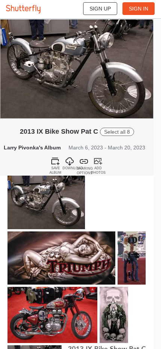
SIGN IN (138, 9)
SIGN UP (100, 9)
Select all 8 (117, 132)
